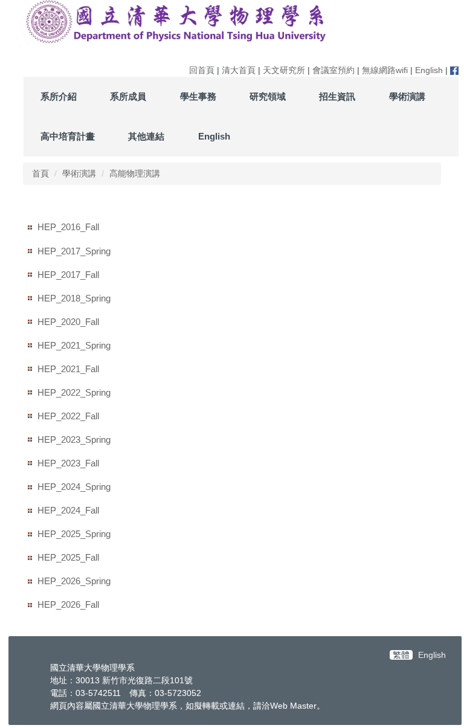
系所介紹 (58, 96)
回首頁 (201, 70)
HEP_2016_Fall (68, 227)
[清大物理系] (177, 22)
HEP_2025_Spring (74, 534)
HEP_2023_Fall (68, 463)
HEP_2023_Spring (74, 439)
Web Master (293, 705)
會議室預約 (333, 70)
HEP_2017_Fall (68, 274)
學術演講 (79, 173)
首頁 (40, 173)
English (429, 70)
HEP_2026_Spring (74, 581)
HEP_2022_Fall (68, 416)
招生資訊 (337, 96)
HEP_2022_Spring (74, 392)
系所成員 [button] (128, 96)
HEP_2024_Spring (74, 487)
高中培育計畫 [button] (67, 136)
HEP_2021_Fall (68, 369)
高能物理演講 (134, 173)
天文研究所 (284, 70)
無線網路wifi (385, 70)
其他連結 (146, 136)
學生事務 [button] (198, 96)
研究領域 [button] (268, 96)
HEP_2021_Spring (74, 345)
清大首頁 (239, 70)
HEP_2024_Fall (68, 510)
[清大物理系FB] (454, 70)
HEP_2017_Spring (74, 251)
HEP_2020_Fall (68, 322)
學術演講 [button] (407, 96)
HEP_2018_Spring (74, 298)
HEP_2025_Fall (68, 557)
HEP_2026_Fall (68, 604)
